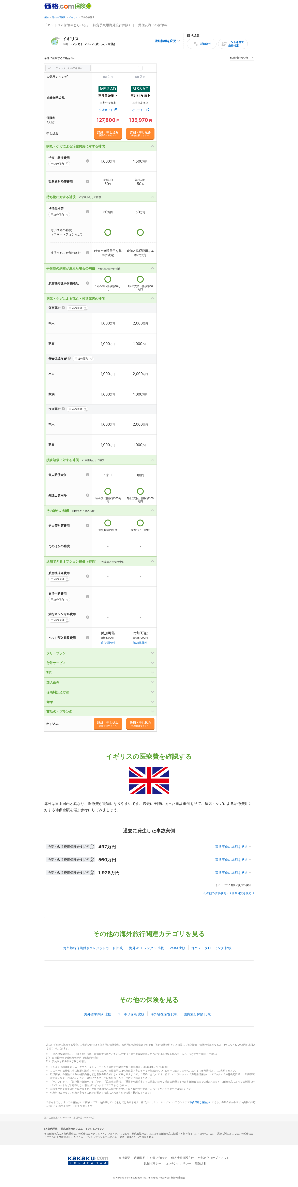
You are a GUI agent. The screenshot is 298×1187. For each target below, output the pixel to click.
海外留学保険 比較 (97, 1014)
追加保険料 (108, 642)
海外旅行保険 (58, 17)
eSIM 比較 (177, 948)
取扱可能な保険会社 (201, 1102)
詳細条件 (205, 43)
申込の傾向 (57, 163)
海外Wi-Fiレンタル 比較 (146, 948)
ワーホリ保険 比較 (130, 1014)
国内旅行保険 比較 (197, 1014)
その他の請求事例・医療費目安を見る (227, 893)
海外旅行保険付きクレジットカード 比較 (93, 948)
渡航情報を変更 (165, 41)
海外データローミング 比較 (212, 948)
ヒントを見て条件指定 (236, 43)
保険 (46, 17)
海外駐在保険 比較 (164, 1014)
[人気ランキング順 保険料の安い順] (242, 58)
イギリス (73, 17)
